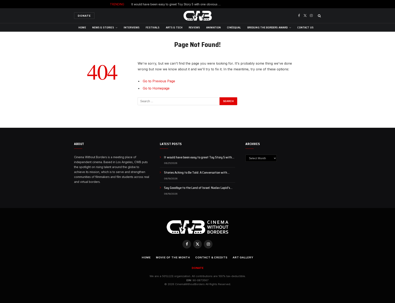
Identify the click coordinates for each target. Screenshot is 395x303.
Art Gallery (243, 257)
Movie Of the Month (173, 257)
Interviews (131, 27)
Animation (213, 27)
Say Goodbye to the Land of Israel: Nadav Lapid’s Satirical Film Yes (197, 188)
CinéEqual (234, 27)
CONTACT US (305, 27)
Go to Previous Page (159, 81)
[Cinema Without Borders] (197, 15)
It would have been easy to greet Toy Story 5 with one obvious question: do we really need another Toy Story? (177, 4)
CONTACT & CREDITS (211, 257)
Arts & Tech (174, 27)
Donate (84, 15)
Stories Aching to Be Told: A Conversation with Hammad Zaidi (195, 172)
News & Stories (103, 27)
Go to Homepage (156, 88)
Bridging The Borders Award (267, 27)
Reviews (194, 27)
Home (82, 27)
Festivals (152, 27)
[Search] (319, 15)
